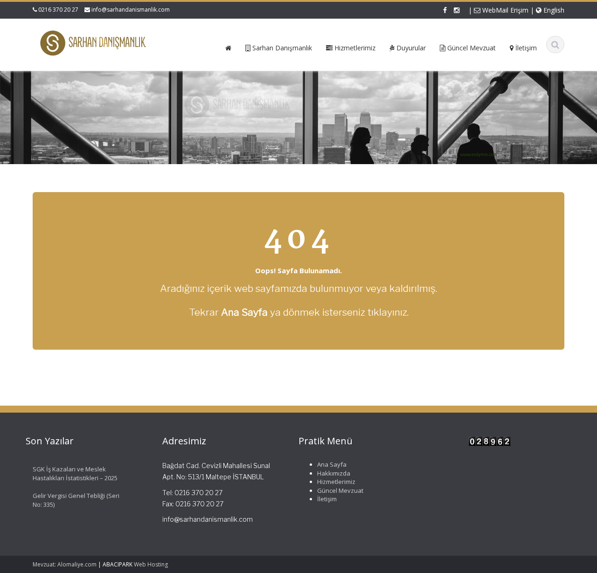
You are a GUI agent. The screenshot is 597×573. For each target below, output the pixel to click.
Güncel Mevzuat (340, 490)
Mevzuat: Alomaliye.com (65, 564)
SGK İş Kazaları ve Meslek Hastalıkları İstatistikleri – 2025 (75, 473)
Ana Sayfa (332, 464)
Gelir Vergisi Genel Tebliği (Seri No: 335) (76, 500)
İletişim (327, 499)
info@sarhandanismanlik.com (130, 10)
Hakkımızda (333, 473)
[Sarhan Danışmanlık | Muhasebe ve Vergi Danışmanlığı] (94, 43)
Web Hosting (151, 564)
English (552, 10)
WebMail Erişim (504, 10)
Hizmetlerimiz (336, 481)
